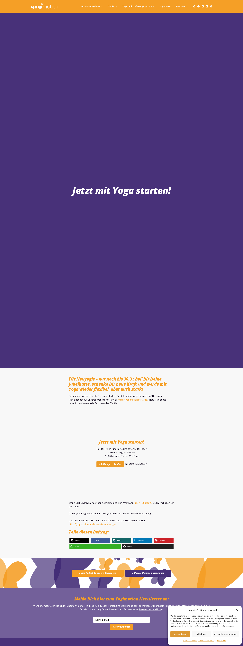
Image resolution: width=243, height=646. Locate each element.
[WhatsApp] (211, 6)
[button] (237, 610)
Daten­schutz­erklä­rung (206, 640)
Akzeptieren (180, 634)
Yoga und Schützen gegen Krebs (138, 6)
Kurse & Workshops (90, 6)
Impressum (221, 640)
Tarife (111, 6)
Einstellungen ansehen (225, 634)
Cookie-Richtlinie (190, 640)
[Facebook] (194, 6)
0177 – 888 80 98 (143, 502)
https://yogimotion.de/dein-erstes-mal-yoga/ (92, 524)
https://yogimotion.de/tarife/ (133, 399)
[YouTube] (203, 6)
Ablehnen (201, 634)
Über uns (180, 6)
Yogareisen (165, 6)
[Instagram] (198, 6)
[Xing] (207, 6)
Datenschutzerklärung (151, 609)
